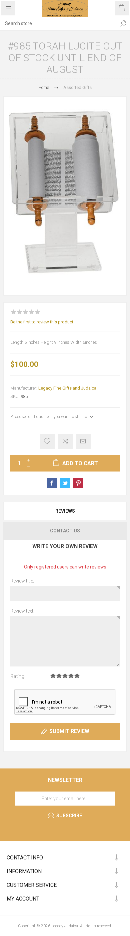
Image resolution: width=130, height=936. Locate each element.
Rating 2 (59, 675)
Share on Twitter (65, 483)
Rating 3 (65, 675)
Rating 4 (71, 675)
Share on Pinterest (78, 483)
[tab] (65, 511)
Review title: (22, 581)
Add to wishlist (47, 441)
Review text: (22, 611)
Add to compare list (65, 441)
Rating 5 (77, 675)
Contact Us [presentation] (65, 530)
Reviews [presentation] (65, 511)
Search (123, 23)
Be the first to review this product (41, 321)
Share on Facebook (52, 483)
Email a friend (83, 441)
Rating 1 (53, 675)
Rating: (17, 676)
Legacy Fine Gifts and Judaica (67, 388)
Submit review (69, 731)
